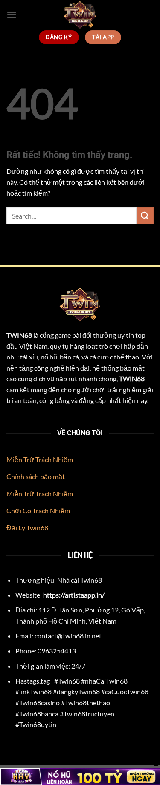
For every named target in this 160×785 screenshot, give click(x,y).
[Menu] (11, 14)
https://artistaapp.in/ (74, 595)
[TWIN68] (80, 15)
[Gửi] (145, 215)
